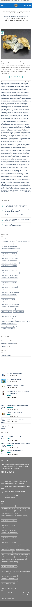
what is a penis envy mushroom (16, 188)
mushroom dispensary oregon (8, 556)
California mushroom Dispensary (8, 508)
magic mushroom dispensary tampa (21, 124)
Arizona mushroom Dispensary (22, 506)
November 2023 (5, 355)
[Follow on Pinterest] (13, 472)
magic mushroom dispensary (12, 101)
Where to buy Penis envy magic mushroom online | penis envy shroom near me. (16, 20)
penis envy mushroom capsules (15, 141)
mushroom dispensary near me (8, 554)
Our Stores (12, 602)
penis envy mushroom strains (10, 171)
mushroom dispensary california (22, 549)
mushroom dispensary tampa (8, 559)
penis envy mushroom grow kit (7, 152)
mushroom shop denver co (21, 309)
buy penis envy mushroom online (13, 89)
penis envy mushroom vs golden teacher (18, 174)
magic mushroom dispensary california (13, 104)
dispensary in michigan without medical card (20, 91)
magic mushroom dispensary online (9, 280)
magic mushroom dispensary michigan (13, 115)
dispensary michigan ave (6, 92)
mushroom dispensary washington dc (9, 561)
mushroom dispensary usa (20, 559)
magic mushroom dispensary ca (9, 103)
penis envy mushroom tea (6, 173)
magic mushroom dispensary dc (10, 109)
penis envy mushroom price (10, 162)
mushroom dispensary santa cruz (22, 556)
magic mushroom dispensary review (9, 284)
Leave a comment (27, 191)
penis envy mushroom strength (23, 171)
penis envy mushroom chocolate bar (17, 142)
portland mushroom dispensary (8, 571)
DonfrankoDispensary (16, 26)
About (6, 602)
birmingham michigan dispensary (22, 86)
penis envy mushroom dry (16, 147)
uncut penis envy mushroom (12, 184)
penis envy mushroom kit (21, 156)
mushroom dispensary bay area (8, 549)
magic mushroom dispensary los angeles (10, 275)
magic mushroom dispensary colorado (17, 106)
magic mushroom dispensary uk (23, 126)
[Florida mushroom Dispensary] (16, 5)
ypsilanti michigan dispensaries (7, 191)
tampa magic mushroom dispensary (9, 323)
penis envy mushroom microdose (19, 158)
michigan (21, 544)
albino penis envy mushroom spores (8, 84)
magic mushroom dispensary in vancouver (10, 272)
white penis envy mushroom (12, 190)
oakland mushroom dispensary (8, 564)
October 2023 (4, 358)
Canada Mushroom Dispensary (23, 508)
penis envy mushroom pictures (14, 161)
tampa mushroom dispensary (8, 573)
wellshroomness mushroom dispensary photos (11, 581)
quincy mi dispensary (24, 178)
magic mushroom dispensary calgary (9, 253)
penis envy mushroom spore (15, 168)
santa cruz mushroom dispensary (23, 571)
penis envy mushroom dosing (22, 145)
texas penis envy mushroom (16, 181)
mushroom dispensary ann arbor (19, 547)
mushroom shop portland (18, 311)
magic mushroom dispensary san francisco (19, 123)
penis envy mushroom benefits (21, 138)
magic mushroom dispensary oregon (8, 120)
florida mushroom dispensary (8, 515)
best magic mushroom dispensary (8, 86)
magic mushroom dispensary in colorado (10, 268)
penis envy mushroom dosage (14, 144)
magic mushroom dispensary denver (9, 265)
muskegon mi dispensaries (15, 132)
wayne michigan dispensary (16, 187)
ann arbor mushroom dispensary (8, 506)
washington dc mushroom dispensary (9, 576)
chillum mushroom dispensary (8, 510)
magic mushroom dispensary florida (11, 110)
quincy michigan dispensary (7, 179)
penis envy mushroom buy (20, 139)
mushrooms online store (18, 314)
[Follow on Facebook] (2, 472)
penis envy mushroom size (16, 167)
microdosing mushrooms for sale (8, 309)
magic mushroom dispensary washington (10, 306)
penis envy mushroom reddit (7, 164)
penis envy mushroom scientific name (17, 165)
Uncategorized (5, 346)
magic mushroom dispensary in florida (19, 112)
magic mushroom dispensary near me (9, 532)
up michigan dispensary (23, 184)
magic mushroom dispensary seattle (9, 539)
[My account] (27, 5)
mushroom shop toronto (6, 314)
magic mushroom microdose (20, 16)
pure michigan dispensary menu (12, 178)
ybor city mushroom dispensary (8, 583)
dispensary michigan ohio (14, 94)
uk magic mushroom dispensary (8, 328)
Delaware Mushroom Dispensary (22, 510)
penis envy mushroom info (10, 156)
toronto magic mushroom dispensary (12, 182)
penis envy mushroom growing (20, 152)
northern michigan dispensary (12, 133)
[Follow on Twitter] (8, 472)
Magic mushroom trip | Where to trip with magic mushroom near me (17, 219)
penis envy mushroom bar (9, 138)
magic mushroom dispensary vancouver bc (10, 304)
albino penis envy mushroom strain (23, 84)
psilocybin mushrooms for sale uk (23, 321)
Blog (17, 602)
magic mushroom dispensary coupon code (10, 263)
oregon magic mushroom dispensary (9, 318)
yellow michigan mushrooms (24, 190)
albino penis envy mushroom (7, 83)
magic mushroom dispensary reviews (12, 121)
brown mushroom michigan (18, 88)
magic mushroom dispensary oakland (17, 116)
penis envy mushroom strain (10, 170)
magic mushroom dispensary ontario (21, 118)
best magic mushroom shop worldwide (10, 238)
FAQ (26, 602)
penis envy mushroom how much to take (18, 153)
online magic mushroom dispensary (13, 135)
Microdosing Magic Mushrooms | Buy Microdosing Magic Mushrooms (14, 224)
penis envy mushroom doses (9, 145)
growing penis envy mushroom (16, 98)
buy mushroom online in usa (7, 243)
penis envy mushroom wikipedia (17, 176)
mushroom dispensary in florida (20, 552)
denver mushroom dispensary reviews (10, 513)
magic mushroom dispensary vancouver (9, 127)
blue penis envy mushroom (6, 88)
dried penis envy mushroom (11, 95)
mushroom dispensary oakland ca (23, 554)
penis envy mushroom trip (17, 173)
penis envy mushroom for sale (12, 150)
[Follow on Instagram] (5, 472)
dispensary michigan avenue (18, 92)
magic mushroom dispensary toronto (8, 126)
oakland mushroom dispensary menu (9, 566)
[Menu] (2, 5)
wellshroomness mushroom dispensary (10, 578)
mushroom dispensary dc (7, 552)
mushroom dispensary (6, 547)
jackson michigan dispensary (14, 100)
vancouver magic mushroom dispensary (18, 185)
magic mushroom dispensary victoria (14, 129)
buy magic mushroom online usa (23, 241)
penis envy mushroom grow (24, 150)
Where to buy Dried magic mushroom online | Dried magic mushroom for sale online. (16, 205)
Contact (22, 602)
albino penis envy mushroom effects (20, 83)
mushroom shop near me (7, 311)
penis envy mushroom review (19, 164)
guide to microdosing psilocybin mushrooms (11, 248)
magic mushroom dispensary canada (9, 520)
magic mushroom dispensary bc (8, 251)
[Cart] (30, 5)
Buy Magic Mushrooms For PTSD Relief (15, 214)
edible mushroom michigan (16, 97)
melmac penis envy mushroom (17, 130)
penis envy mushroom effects (15, 149)
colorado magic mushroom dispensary (9, 246)
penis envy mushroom (15, 136)
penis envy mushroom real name (23, 162)
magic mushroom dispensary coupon (9, 260)
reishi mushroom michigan (18, 179)
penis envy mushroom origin (16, 159)
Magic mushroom (8, 16)
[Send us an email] (10, 472)
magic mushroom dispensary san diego (10, 289)
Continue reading (16, 76)
